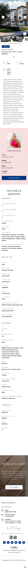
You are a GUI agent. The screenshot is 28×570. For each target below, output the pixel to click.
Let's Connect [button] (14, 487)
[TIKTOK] (19, 542)
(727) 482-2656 (6, 162)
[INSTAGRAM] (8, 542)
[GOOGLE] (23, 542)
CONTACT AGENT (14, 178)
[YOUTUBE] (16, 542)
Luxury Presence (14, 552)
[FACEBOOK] (4, 542)
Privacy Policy (21, 560)
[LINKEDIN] (12, 542)
